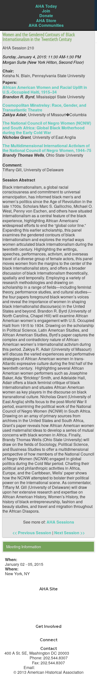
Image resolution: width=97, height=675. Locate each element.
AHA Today (46, 6)
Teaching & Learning (48, 598)
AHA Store (46, 20)
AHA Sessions (60, 522)
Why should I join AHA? (48, 631)
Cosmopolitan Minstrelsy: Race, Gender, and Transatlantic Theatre (44, 107)
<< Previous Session (31, 532)
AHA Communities (46, 25)
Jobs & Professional (48, 603)
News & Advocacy (48, 593)
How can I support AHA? (48, 636)
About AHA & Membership (49, 622)
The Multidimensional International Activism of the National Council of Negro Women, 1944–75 (46, 148)
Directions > (81, 653)
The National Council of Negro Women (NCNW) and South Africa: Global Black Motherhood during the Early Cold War (46, 127)
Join (46, 11)
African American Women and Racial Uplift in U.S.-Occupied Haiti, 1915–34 (44, 89)
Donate (46, 15)
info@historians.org (54, 667)
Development (48, 608)
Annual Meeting (48, 612)
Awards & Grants (49, 617)
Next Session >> (69, 532)
